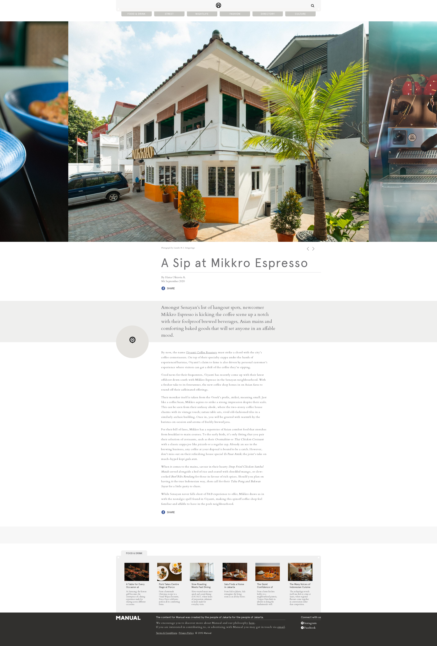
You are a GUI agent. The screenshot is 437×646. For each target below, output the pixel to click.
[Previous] (308, 249)
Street (169, 13)
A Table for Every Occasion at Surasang (135, 587)
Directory (268, 13)
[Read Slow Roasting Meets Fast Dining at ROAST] (202, 572)
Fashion (235, 13)
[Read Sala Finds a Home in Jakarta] (235, 572)
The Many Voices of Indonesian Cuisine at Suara (300, 587)
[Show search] (312, 5)
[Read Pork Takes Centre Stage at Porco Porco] (169, 572)
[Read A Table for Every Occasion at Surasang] (136, 572)
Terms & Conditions (166, 633)
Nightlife (202, 13)
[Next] (314, 249)
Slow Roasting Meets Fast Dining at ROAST (201, 587)
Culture (300, 13)
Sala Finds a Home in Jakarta (234, 585)
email (281, 627)
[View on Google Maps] (132, 341)
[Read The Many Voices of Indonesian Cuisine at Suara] (300, 572)
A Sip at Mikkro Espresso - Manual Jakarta (218, 5)
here (252, 623)
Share (171, 288)
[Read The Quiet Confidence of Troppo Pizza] (267, 572)
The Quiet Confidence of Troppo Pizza (265, 587)
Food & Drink (136, 13)
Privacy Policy (186, 633)
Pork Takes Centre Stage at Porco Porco (169, 587)
